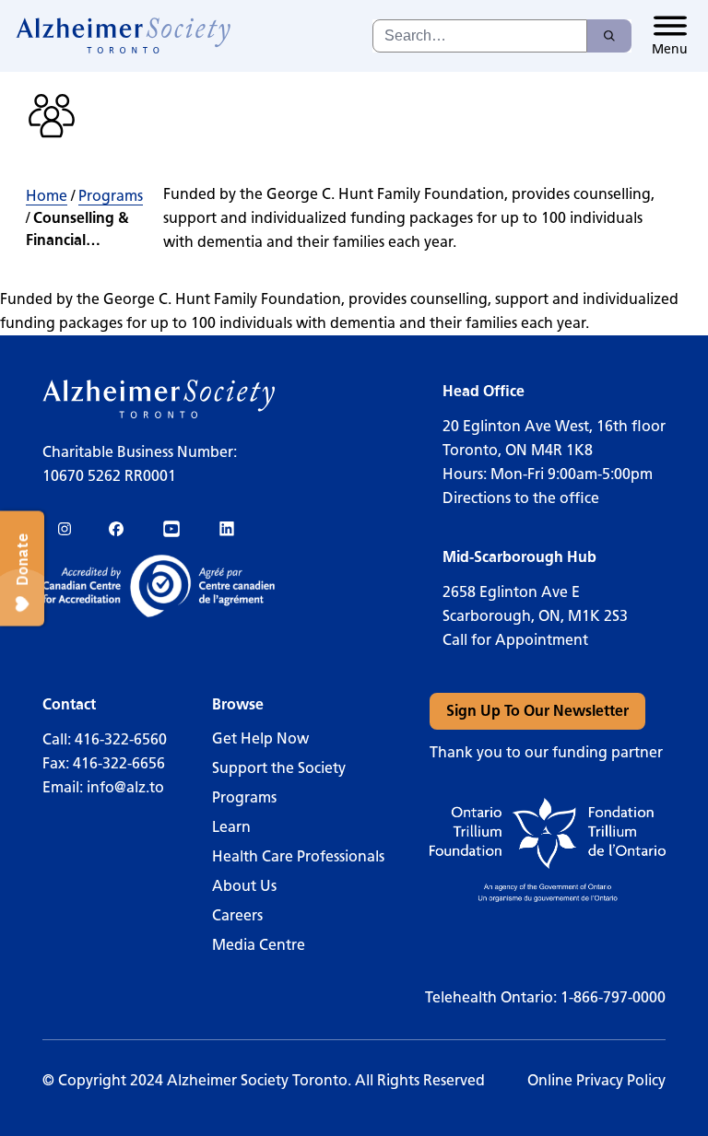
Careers (237, 915)
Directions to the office (520, 498)
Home (46, 196)
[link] (124, 36)
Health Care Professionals (298, 856)
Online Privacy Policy (596, 1080)
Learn (231, 827)
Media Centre (258, 945)
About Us (244, 886)
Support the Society (279, 768)
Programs (110, 196)
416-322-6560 (121, 739)
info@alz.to (125, 787)
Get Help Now (260, 738)
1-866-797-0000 (613, 997)
